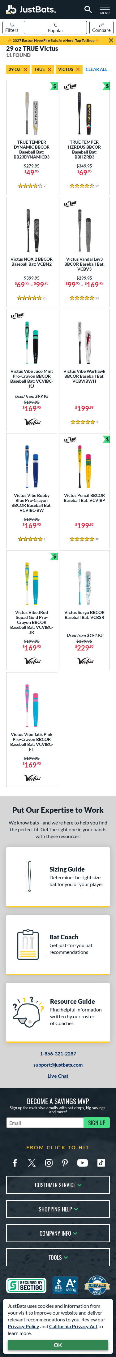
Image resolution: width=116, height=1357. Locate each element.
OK (58, 1345)
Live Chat (58, 1076)
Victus (65, 69)
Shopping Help (55, 1208)
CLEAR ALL (96, 69)
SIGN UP (96, 1123)
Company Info (55, 1232)
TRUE (39, 69)
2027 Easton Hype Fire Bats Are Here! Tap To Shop (53, 40)
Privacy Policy (23, 1326)
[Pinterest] (65, 1163)
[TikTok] (101, 1163)
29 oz (15, 69)
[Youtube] (82, 1163)
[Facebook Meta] (15, 1163)
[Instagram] (49, 1163)
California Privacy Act (73, 1326)
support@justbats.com (58, 1065)
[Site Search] (87, 10)
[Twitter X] (32, 1163)
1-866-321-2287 (58, 1053)
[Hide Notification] (111, 40)
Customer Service (55, 1184)
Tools (55, 1256)
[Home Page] (31, 9)
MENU (107, 11)
